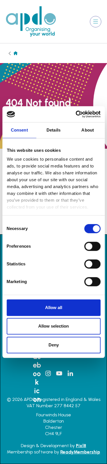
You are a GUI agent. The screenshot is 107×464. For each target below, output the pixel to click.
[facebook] (37, 373)
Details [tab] (53, 130)
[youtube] (59, 373)
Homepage (15, 53)
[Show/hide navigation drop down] (95, 21)
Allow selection (53, 326)
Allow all (53, 307)
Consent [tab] (19, 130)
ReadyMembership (80, 452)
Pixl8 (81, 445)
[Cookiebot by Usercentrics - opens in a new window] (76, 114)
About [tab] (87, 130)
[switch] (92, 246)
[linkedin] (70, 373)
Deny (54, 344)
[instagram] (48, 373)
